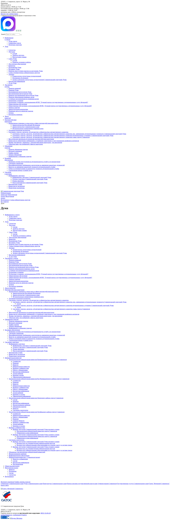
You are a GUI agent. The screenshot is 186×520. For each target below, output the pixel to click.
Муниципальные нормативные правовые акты (27, 128)
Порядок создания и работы (21, 62)
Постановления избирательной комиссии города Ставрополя (37, 431)
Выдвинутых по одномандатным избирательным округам (36, 443)
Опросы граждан (14, 107)
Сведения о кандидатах (20, 410)
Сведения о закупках (8, 173)
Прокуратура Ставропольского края (55, 483)
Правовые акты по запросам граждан (21, 111)
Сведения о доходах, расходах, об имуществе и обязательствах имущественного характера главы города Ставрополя (51, 137)
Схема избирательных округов (20, 200)
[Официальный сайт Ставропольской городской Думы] (12, 191)
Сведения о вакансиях (16, 163)
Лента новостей (10, 288)
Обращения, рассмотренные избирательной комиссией (27, 452)
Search (3, 34)
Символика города (15, 43)
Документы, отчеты (11, 258)
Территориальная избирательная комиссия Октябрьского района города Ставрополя (36, 412)
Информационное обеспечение (19, 455)
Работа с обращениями (20, 370)
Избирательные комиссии (21, 366)
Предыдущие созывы (19, 57)
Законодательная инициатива (18, 109)
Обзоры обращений (15, 155)
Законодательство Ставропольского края (25, 127)
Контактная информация (17, 81)
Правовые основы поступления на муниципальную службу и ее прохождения (34, 162)
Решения (16, 363)
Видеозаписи (5, 200)
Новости (15, 365)
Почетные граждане (15, 45)
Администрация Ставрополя (107, 483)
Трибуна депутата (18, 55)
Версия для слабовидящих (9, 14)
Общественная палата (12, 466)
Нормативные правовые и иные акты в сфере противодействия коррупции (33, 123)
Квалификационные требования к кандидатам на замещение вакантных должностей (37, 165)
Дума (6, 222)
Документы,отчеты (9, 85)
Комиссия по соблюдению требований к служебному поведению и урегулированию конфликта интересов (44, 141)
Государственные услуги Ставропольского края (133, 483)
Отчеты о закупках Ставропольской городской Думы (30, 179)
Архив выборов (18, 373)
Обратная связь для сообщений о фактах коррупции (26, 144)
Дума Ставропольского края (33, 483)
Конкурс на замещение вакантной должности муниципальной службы (32, 167)
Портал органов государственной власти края (82, 483)
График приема (14, 153)
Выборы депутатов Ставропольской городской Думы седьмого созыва (36, 434)
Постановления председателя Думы (20, 93)
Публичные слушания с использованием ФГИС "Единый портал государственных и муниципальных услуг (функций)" (48, 102)
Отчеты (11, 113)
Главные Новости (18, 420)
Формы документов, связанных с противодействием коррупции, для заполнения (35, 142)
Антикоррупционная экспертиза (19, 130)
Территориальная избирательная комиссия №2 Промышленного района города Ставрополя (39, 379)
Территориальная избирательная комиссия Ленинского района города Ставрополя (36, 398)
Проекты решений (15, 88)
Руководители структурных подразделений (26, 76)
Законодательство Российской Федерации (26, 125)
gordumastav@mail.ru (20, 515)
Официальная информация (22, 377)
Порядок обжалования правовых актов (21, 97)
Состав (14, 53)
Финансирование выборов (21, 405)
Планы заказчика (18, 181)
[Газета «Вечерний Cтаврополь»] (12, 488)
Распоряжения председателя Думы (20, 92)
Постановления (18, 464)
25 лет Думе (12, 83)
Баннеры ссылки (18, 375)
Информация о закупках (17, 175)
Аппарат (11, 74)
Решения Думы (14, 90)
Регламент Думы (14, 69)
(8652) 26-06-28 (45, 513)
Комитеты (12, 66)
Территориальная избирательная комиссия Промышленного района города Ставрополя (38, 359)
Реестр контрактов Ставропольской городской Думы (29, 182)
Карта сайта (5, 485)
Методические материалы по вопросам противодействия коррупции (31, 139)
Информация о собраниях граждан (20, 156)
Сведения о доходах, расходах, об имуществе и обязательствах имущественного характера (38, 132)
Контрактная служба (15, 184)
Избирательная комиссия (6, 193)
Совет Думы (13, 59)
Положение (12, 471)
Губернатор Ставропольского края (12, 483)
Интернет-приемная (15, 151)
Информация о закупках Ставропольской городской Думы (31, 177)
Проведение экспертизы (17, 188)
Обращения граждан (8, 147)
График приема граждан (22, 482)
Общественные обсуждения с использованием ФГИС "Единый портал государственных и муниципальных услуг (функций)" (50, 106)
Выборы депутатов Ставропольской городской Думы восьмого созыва (36, 429)
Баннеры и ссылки (19, 394)
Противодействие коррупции (10, 120)
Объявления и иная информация (27, 433)
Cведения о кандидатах (16, 440)
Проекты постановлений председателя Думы (23, 95)
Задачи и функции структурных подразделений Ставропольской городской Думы (39, 79)
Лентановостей (8, 117)
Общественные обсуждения (18, 104)
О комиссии (17, 361)
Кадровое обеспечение (12, 330)
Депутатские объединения (17, 64)
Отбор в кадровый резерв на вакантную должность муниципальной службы (34, 168)
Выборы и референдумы (21, 368)
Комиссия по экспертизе (17, 186)
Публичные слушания (16, 100)
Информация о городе (9, 38)
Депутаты (12, 52)
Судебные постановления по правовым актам (24, 99)
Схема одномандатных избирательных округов (24, 72)
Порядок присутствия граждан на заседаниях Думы (26, 71)
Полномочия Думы (15, 67)
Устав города (13, 41)
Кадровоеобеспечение (9, 159)
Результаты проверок (15, 114)
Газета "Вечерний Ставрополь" (159, 483)
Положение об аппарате (20, 78)
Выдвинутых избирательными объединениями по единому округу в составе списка (44, 445)
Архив (19, 304)
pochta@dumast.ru (6, 515)
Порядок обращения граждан (18, 149)
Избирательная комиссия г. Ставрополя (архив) (24, 457)
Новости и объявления (20, 459)
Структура (12, 50)
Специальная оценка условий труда (20, 170)
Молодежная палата (11, 468)
